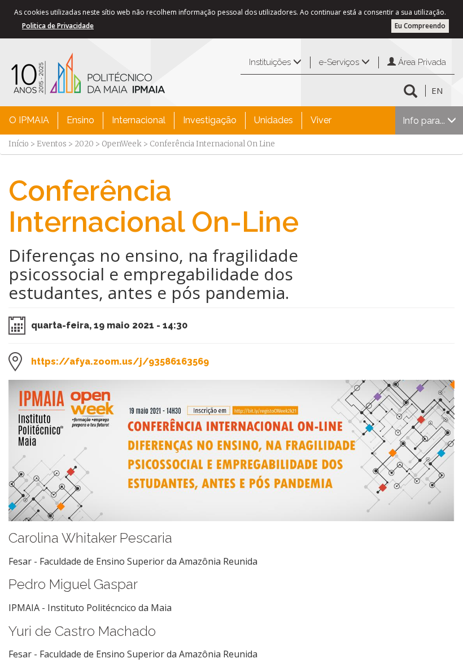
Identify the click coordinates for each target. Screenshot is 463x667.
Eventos (52, 144)
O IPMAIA (29, 120)
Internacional (138, 120)
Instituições (271, 62)
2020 (84, 144)
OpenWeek (122, 144)
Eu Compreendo (420, 26)
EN (437, 90)
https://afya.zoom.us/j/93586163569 (120, 361)
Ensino (80, 120)
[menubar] (170, 120)
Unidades (273, 120)
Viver (321, 120)
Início (18, 144)
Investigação (210, 120)
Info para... (425, 120)
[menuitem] (29, 120)
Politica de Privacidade (58, 26)
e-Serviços (340, 62)
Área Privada (421, 62)
